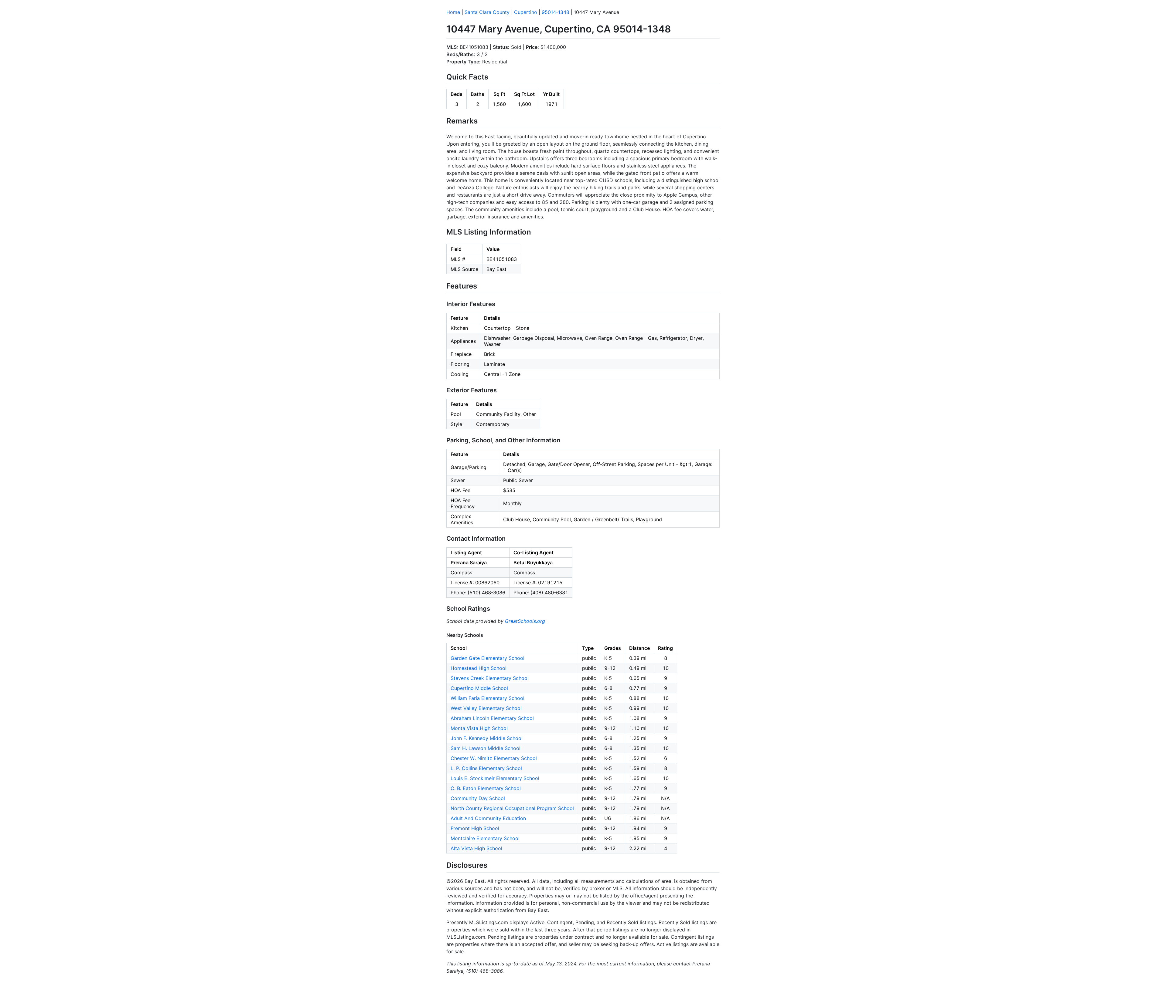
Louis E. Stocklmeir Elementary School (495, 778)
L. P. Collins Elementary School (486, 768)
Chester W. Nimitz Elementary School (494, 758)
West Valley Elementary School (486, 708)
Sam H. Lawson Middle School (485, 748)
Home (453, 12)
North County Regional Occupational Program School (512, 808)
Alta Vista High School (476, 848)
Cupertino (525, 12)
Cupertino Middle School (479, 688)
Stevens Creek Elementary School (490, 678)
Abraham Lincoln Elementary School (492, 718)
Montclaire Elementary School (485, 838)
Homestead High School (478, 668)
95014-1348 (555, 12)
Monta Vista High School (479, 728)
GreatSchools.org (525, 621)
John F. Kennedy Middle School (487, 738)
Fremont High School (475, 828)
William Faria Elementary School (487, 698)
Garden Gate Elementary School (487, 658)
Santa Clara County (487, 12)
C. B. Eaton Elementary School (486, 788)
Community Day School (478, 798)
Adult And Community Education (488, 818)
